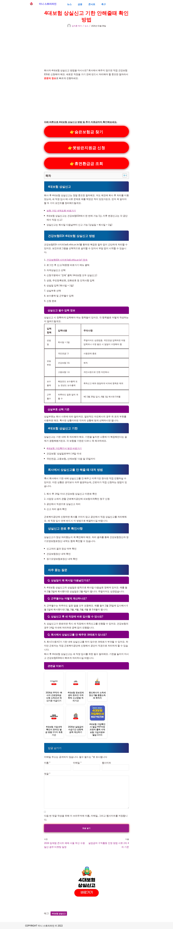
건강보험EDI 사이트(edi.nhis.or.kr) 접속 (67, 259)
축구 (103, 4)
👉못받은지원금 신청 (86, 147)
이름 (47, 762)
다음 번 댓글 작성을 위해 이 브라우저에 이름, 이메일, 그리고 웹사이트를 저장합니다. (86, 817)
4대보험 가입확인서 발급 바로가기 (64, 448)
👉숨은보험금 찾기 (86, 131)
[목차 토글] (123, 175)
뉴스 (69, 4)
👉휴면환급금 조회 (86, 163)
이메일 (77, 762)
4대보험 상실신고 (59, 913)
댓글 (47, 773)
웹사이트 (106, 762)
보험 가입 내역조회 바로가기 (61, 210)
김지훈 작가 (77, 25)
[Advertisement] (86, 46)
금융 (80, 4)
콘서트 (91, 4)
